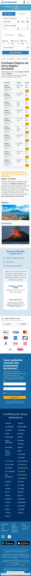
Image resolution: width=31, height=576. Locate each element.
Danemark (9, 437)
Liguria (8, 489)
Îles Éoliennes (9, 476)
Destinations (25, 526)
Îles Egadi (21, 471)
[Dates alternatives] (17, 35)
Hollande (21, 454)
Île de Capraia (23, 461)
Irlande (8, 482)
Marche (21, 492)
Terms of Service (19, 402)
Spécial (24, 524)
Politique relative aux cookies (23, 574)
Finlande (8, 447)
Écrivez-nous (10, 262)
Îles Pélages (22, 475)
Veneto (20, 513)
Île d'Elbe (21, 458)
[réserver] (27, 91)
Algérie (20, 423)
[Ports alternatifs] (3, 35)
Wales (7, 516)
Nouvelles (24, 529)
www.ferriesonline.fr (9, 2)
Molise (20, 495)
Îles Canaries (10, 471)
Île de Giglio (22, 465)
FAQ (2, 528)
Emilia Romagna (8, 441)
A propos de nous (4, 525)
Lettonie (21, 485)
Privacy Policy (8, 551)
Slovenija (21, 506)
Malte (7, 492)
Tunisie (8, 513)
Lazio (7, 485)
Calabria (8, 430)
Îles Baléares (23, 468)
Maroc (7, 495)
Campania (21, 430)
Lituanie (21, 489)
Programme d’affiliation (15, 531)
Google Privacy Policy (10, 402)
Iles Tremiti (22, 478)
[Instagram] (3, 536)
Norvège (8, 499)
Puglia (7, 502)
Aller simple (21, 14)
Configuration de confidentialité (15, 572)
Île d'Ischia (9, 461)
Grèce (20, 451)
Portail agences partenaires (15, 526)
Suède (7, 509)
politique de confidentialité (15, 393)
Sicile (7, 506)
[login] (24, 2)
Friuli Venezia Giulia (8, 453)
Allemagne (9, 427)
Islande (21, 482)
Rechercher (15, 52)
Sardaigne (22, 502)
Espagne (21, 440)
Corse (7, 434)
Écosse (20, 437)
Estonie (21, 444)
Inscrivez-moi (15, 397)
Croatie (21, 434)
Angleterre (22, 427)
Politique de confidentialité (8, 574)
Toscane (21, 509)
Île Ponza (8, 468)
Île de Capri (9, 465)
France (20, 447)
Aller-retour (8, 14)
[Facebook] (9, 536)
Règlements (4, 530)
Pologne (21, 499)
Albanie (8, 423)
